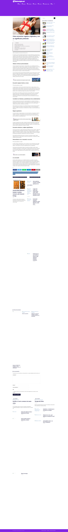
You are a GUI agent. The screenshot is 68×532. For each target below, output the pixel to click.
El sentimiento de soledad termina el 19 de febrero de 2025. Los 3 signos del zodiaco (50, 30)
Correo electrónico (15, 387)
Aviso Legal (48, 530)
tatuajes (14, 174)
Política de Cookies (44, 530)
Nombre (14, 385)
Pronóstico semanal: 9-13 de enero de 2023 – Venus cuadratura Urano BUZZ (50, 70)
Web (13, 389)
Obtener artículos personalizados (19, 44)
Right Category (37, 398)
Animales (14, 404)
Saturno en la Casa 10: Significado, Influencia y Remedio (49, 53)
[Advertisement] (34, 11)
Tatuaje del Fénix (39, 401)
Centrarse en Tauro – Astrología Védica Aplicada (20, 177)
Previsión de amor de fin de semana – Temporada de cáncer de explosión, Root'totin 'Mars (50, 40)
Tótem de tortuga (24, 473)
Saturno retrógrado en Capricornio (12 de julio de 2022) (50, 56)
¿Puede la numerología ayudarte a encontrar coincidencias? (49, 50)
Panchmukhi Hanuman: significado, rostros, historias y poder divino (36, 202)
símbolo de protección (25, 313)
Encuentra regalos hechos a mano (19, 45)
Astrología (28, 196)
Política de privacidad (52, 530)
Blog (13, 40)
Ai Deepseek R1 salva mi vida (50, 32)
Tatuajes (44, 411)
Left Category (15, 398)
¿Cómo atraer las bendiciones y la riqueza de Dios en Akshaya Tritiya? (50, 63)
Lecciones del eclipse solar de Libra (34, 177)
